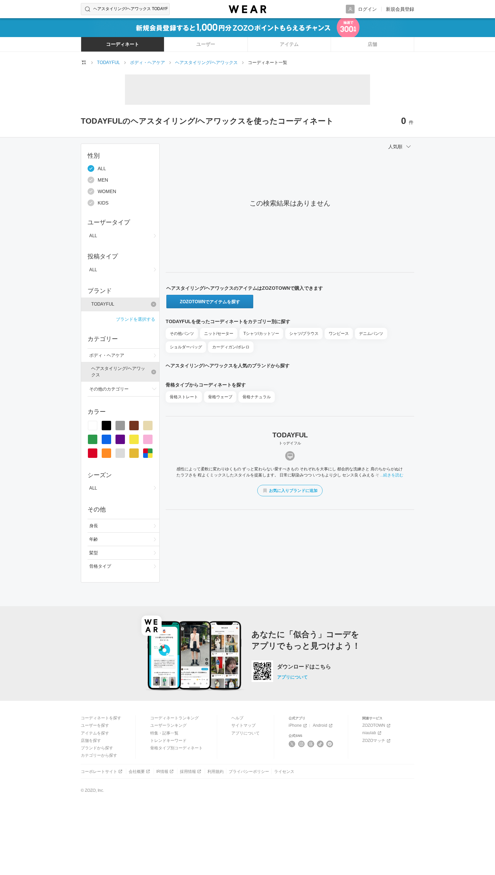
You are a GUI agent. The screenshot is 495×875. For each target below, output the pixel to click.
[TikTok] (320, 744)
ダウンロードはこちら (304, 666)
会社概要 (137, 771)
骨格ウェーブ (220, 397)
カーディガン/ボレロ (231, 347)
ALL (102, 168)
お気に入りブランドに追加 (293, 490)
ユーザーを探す (95, 725)
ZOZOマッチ (373, 740)
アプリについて (292, 677)
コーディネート (122, 44)
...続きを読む (391, 475)
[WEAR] (247, 9)
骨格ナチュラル (256, 397)
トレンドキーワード (168, 740)
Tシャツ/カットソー (261, 333)
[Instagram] (301, 744)
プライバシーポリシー (249, 772)
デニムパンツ (371, 333)
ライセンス (284, 772)
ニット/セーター (218, 333)
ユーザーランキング (168, 725)
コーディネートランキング (174, 718)
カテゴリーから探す (99, 755)
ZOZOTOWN (373, 725)
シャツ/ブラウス (304, 333)
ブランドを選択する (135, 319)
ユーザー (205, 44)
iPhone (295, 725)
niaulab (369, 732)
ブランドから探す (97, 748)
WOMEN (107, 191)
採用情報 (188, 771)
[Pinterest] (329, 744)
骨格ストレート (184, 397)
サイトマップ (243, 725)
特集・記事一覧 (164, 733)
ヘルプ (237, 718)
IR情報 (162, 771)
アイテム (289, 44)
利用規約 (215, 772)
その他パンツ (182, 333)
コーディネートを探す (101, 718)
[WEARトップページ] (84, 62)
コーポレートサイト (99, 771)
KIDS (103, 203)
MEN (103, 180)
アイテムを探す (95, 733)
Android (320, 725)
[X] (292, 744)
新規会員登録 (400, 9)
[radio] (92, 425)
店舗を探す (91, 740)
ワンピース (339, 333)
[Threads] (311, 744)
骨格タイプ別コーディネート (176, 748)
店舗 (372, 44)
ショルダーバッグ (186, 347)
